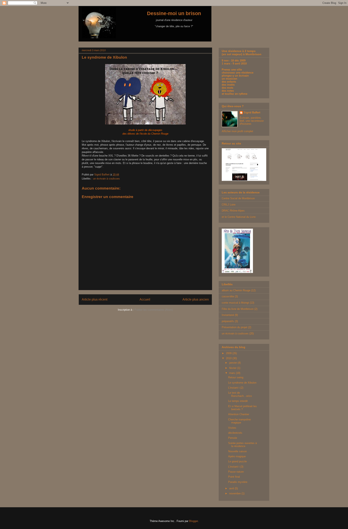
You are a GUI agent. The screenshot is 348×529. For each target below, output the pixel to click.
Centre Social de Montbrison (238, 198)
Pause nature (236, 471)
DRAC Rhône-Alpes (233, 210)
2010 (229, 358)
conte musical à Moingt (235, 302)
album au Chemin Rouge (236, 290)
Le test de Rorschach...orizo (240, 394)
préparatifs (228, 321)
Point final (234, 476)
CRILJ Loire (228, 204)
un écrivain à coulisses (106, 178)
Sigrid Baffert (252, 112)
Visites (232, 427)
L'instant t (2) (235, 387)
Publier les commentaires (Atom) (154, 309)
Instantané (228, 314)
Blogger (193, 521)
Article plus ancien (195, 299)
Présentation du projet (234, 327)
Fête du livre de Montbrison (238, 308)
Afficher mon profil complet (237, 131)
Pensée (232, 437)
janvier (233, 362)
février (233, 367)
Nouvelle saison (237, 451)
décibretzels (235, 432)
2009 (229, 353)
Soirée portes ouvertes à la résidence (242, 445)
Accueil (145, 299)
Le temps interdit (238, 400)
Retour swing (235, 377)
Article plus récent (94, 299)
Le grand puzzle (237, 461)
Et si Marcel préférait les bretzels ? (242, 408)
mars (232, 372)
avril (232, 488)
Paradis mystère (237, 481)
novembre (235, 493)
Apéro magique (237, 456)
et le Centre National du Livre (239, 216)
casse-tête (228, 296)
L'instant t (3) (235, 466)
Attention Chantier (238, 414)
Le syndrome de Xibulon (242, 382)
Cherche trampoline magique (239, 421)
